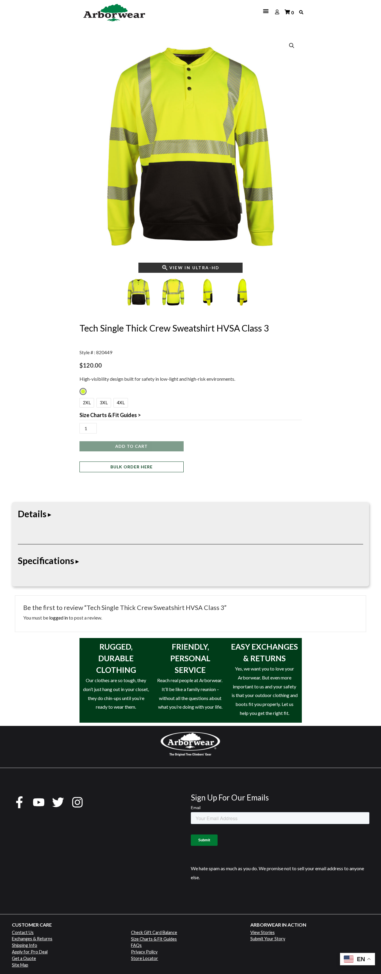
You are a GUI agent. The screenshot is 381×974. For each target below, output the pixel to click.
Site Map (20, 964)
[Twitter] (58, 802)
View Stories (262, 932)
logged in (58, 617)
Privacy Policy (144, 951)
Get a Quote (24, 958)
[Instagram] (77, 802)
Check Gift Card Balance (154, 932)
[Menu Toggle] (212, 11)
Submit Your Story (267, 938)
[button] (291, 45)
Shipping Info (24, 945)
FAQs (136, 945)
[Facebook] (19, 802)
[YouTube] (39, 802)
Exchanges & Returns (32, 938)
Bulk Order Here (131, 466)
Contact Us (23, 932)
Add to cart (131, 446)
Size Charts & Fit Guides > (110, 415)
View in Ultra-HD (194, 267)
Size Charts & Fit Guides (154, 939)
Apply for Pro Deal (30, 951)
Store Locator (144, 958)
